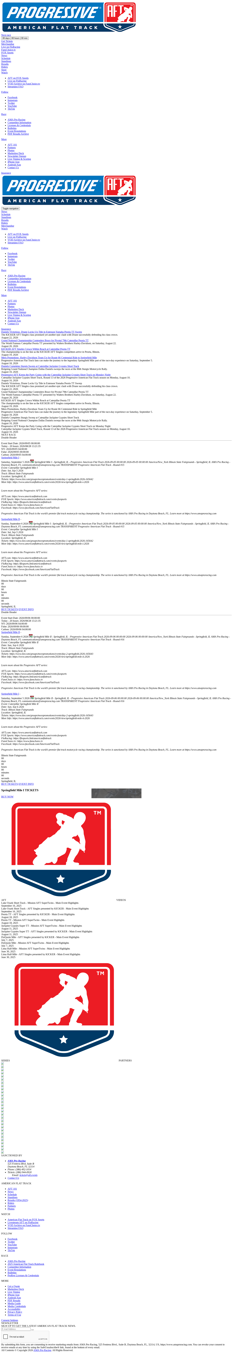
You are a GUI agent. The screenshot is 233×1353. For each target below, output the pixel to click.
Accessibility (14, 1309)
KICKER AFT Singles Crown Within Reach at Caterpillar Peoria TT (35, 349)
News (4, 55)
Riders (4, 67)
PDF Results (14, 1300)
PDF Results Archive (18, 134)
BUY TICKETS (9, 609)
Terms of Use (14, 1314)
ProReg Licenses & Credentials (23, 1275)
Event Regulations (17, 131)
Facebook (12, 97)
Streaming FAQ (15, 86)
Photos (11, 150)
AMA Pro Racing (16, 119)
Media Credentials (17, 1306)
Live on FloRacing (10, 47)
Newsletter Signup (17, 156)
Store (3, 69)
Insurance (6, 173)
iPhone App (13, 161)
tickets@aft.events (28, 1175)
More (4, 139)
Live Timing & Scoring (19, 159)
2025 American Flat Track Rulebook (26, 1264)
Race (3, 114)
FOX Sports (7, 52)
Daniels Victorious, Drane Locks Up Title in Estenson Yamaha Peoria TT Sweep (41, 332)
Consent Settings (9, 1320)
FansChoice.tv (8, 49)
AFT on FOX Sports (18, 78)
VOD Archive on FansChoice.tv (24, 83)
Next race (6, 35)
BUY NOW (7, 796)
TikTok (11, 108)
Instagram (12, 100)
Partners (12, 147)
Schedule (5, 58)
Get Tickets (7, 41)
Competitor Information (19, 122)
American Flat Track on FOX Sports (26, 1219)
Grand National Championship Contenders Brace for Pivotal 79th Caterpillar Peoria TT (45, 340)
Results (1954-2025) (18, 1200)
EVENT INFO (26, 609)
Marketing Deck (16, 153)
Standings (6, 61)
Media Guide (14, 1303)
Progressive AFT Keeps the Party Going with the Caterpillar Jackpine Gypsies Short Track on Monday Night (55, 374)
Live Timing (14, 1292)
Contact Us (13, 167)
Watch (4, 72)
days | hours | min (15, 38)
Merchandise (7, 44)
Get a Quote (14, 1286)
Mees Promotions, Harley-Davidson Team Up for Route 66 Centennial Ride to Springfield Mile (49, 357)
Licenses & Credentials (19, 125)
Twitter (11, 103)
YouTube (12, 106)
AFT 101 (12, 144)
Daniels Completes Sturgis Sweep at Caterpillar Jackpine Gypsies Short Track (40, 366)
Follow (4, 92)
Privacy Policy (15, 1312)
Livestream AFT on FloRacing (23, 1222)
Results (5, 64)
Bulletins (12, 128)
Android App (14, 164)
